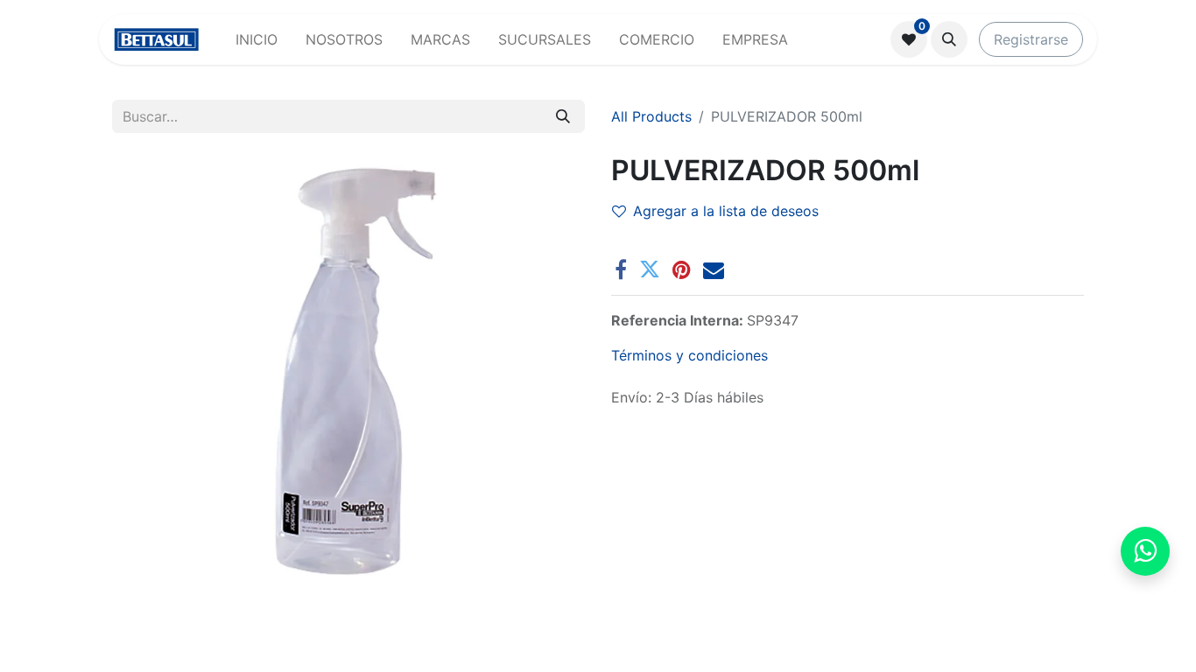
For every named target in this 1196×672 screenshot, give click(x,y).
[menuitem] (257, 39)
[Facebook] (621, 269)
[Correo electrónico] (713, 269)
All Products (651, 116)
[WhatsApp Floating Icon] (1145, 551)
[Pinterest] (681, 269)
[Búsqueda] (563, 116)
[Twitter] (649, 269)
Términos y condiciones (689, 355)
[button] (949, 39)
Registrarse (1031, 39)
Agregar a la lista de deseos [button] (726, 211)
